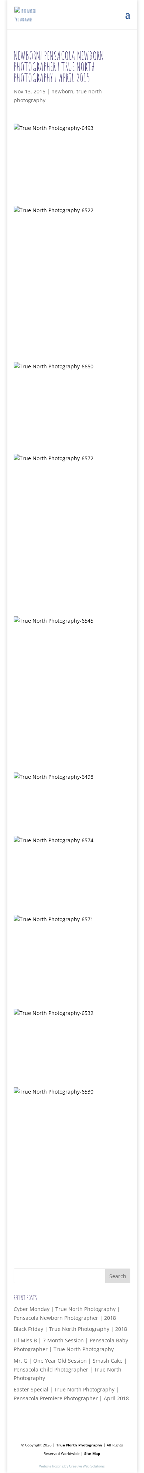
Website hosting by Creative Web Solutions (71, 1466)
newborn (62, 91)
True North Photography (79, 1445)
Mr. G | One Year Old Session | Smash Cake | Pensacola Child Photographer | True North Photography (70, 1369)
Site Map (92, 1453)
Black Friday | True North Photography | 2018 (70, 1328)
